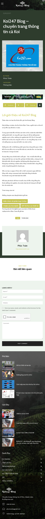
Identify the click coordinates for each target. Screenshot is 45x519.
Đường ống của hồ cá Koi (24, 375)
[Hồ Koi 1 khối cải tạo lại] (8, 365)
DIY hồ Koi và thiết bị (30, 206)
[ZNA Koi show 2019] (8, 413)
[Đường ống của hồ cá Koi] (8, 375)
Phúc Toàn (7, 78)
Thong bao (24, 218)
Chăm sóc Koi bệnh (10, 206)
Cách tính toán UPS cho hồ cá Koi (27, 423)
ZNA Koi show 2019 (22, 414)
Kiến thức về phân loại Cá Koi (14, 201)
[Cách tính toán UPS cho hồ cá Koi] (8, 423)
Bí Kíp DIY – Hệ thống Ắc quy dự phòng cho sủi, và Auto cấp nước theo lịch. (28, 442)
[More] (40, 105)
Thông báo (7, 85)
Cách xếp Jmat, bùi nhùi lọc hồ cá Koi (27, 384)
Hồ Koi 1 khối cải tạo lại (23, 365)
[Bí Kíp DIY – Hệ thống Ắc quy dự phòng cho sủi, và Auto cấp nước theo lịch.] (8, 442)
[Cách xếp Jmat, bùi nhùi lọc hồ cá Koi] (8, 384)
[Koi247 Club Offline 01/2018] (8, 432)
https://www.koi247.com (22, 249)
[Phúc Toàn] (23, 236)
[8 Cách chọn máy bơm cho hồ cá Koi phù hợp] (8, 394)
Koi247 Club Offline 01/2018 (25, 433)
